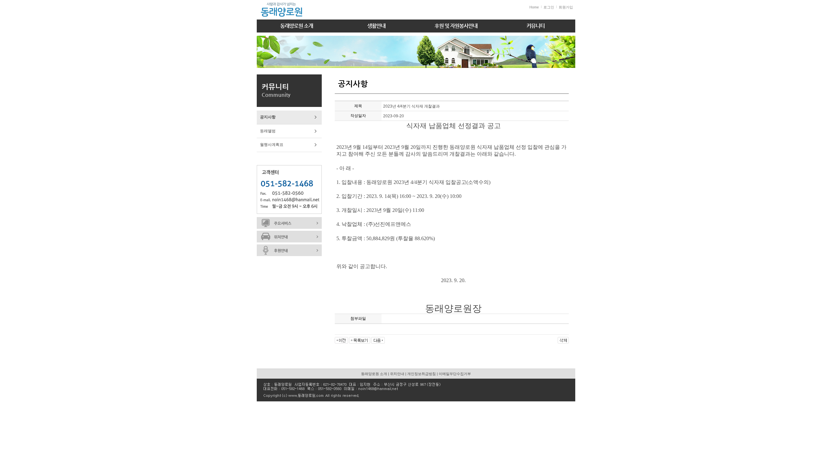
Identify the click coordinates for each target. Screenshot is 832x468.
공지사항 (268, 117)
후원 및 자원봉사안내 (456, 26)
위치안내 (397, 374)
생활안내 (376, 26)
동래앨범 (268, 131)
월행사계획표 (271, 144)
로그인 (548, 7)
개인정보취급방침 (421, 374)
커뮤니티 (535, 26)
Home (534, 7)
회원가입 (566, 7)
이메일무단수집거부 (455, 374)
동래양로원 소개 (296, 26)
